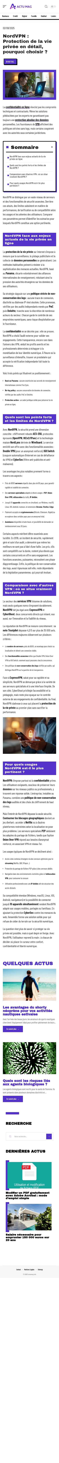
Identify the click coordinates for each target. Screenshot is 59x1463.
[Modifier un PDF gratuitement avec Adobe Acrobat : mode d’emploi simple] (29, 1175)
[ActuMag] (21, 6)
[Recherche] (46, 6)
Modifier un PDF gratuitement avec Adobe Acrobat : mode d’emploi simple (27, 1195)
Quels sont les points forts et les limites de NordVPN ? (28, 166)
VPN (37, 124)
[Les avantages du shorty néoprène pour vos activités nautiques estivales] (29, 985)
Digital (10, 61)
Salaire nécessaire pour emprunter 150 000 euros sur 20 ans (27, 1237)
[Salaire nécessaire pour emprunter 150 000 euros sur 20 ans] (29, 1217)
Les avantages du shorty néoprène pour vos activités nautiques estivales (27, 1011)
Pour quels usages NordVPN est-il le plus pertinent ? (27, 184)
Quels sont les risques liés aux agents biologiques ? (26, 1082)
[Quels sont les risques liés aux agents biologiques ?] (29, 1058)
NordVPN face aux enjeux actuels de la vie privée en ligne (28, 157)
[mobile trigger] (5, 6)
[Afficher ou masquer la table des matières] (46, 147)
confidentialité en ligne (18, 107)
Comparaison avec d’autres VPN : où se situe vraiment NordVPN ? (29, 175)
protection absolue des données (32, 120)
